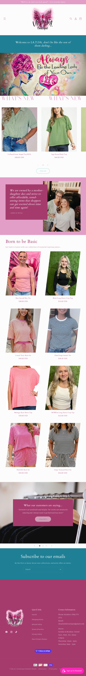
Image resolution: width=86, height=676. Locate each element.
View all (43, 171)
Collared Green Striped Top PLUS (19, 154)
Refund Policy (37, 624)
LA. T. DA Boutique (19, 669)
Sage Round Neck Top (59, 154)
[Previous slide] (34, 546)
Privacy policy (53, 669)
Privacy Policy (37, 634)
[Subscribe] (60, 569)
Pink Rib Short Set (23, 470)
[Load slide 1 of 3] (39, 546)
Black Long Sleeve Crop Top (63, 298)
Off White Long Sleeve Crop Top (62, 413)
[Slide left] (38, 165)
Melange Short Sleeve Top (23, 413)
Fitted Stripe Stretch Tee (63, 355)
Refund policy (42, 669)
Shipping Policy (37, 619)
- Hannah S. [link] (43, 519)
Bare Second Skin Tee (23, 298)
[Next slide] (51, 546)
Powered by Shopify (30, 669)
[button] (4, 18)
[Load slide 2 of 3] (43, 546)
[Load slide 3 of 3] (46, 546)
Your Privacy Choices (39, 639)
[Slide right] (47, 165)
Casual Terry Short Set (23, 355)
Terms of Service (38, 629)
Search (34, 614)
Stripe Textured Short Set (62, 470)
